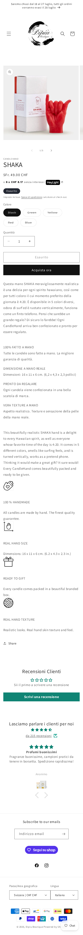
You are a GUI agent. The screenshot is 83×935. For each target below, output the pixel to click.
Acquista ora (42, 270)
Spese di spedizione (31, 197)
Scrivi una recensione (41, 696)
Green (34, 213)
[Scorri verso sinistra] (32, 150)
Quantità (9, 232)
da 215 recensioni (39, 736)
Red (13, 223)
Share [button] (12, 643)
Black (14, 213)
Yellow (55, 213)
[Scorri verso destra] (51, 150)
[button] (9, 34)
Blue (31, 223)
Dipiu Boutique (34, 926)
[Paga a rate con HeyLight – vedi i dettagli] (62, 182)
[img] (41, 730)
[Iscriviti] (63, 834)
